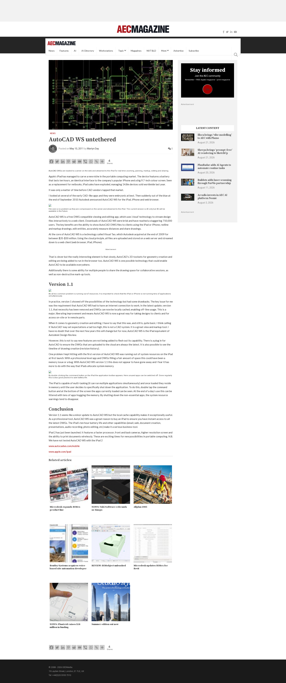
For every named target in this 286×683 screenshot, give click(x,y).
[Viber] (85, 161)
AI (75, 50)
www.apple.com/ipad (60, 451)
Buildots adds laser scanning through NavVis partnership (215, 182)
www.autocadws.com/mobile (64, 445)
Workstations (106, 50)
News (51, 50)
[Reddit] (74, 161)
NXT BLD (151, 50)
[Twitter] (227, 32)
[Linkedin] (62, 161)
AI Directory (87, 50)
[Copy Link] (96, 161)
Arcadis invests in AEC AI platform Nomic (212, 197)
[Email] (79, 161)
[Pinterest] (68, 161)
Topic (121, 50)
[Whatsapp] (90, 161)
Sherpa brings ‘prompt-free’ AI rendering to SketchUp (215, 151)
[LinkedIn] (231, 32)
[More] (102, 161)
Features (64, 50)
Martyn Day (93, 148)
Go (207, 89)
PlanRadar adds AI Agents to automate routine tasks (214, 166)
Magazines (136, 50)
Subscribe (194, 50)
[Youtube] (235, 32)
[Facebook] (223, 32)
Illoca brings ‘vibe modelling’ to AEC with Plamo (215, 136)
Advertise (178, 50)
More (164, 50)
